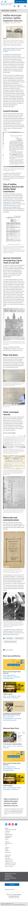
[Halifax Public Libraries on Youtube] (13, 824)
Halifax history (17, 677)
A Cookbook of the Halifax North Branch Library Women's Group (12, 713)
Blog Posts (7, 856)
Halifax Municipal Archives (9, 50)
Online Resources (9, 859)
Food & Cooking (10, 716)
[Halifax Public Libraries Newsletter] (16, 824)
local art (14, 746)
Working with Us (8, 843)
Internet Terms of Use (9, 889)
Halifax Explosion (19, 638)
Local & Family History (8, 677)
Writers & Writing (17, 718)
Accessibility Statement (14, 896)
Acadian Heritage (7, 697)
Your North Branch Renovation (9, 720)
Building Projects (8, 834)
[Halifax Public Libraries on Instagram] (9, 824)
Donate (6, 849)
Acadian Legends (7, 694)
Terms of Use (9, 894)
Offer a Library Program (10, 864)
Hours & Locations (9, 866)
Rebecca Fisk (20, 746)
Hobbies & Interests (11, 675)
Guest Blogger (9, 638)
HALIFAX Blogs (5, 10)
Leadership (7, 831)
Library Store (8, 852)
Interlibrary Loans (9, 861)
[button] (2, 1)
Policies (6, 839)
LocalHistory (13, 10)
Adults (4, 675)
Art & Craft (9, 746)
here (22, 176)
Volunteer (7, 850)
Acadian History (15, 697)
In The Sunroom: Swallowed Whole (12, 744)
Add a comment (9, 649)
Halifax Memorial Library (8, 678)
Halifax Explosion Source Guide (10, 634)
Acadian (19, 696)
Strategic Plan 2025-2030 (10, 829)
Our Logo (7, 832)
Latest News (8, 858)
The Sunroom (6, 747)
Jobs (6, 844)
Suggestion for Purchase (10, 863)
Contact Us (12, 884)
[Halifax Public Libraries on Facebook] (6, 824)
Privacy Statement (17, 894)
